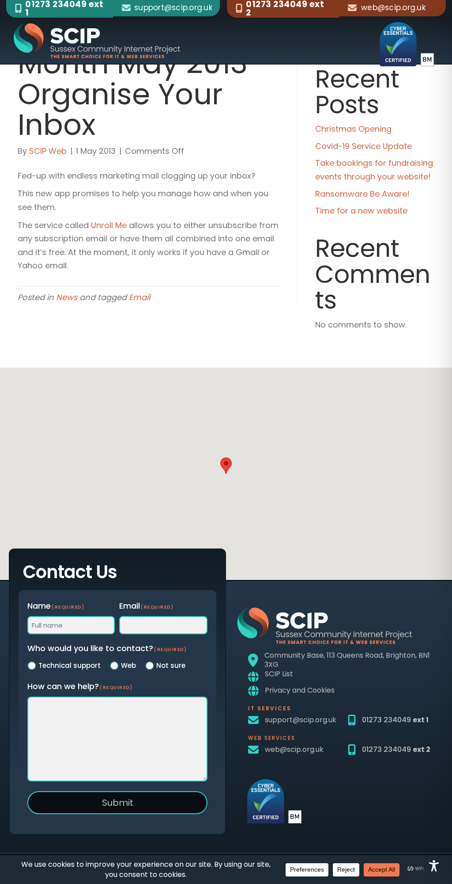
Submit (117, 802)
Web (128, 665)
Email (139, 297)
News (66, 297)
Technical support (69, 665)
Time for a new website (361, 210)
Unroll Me (109, 225)
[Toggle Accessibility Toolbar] (433, 865)
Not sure (170, 665)
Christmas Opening (353, 128)
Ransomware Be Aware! (362, 193)
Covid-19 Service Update (363, 146)
